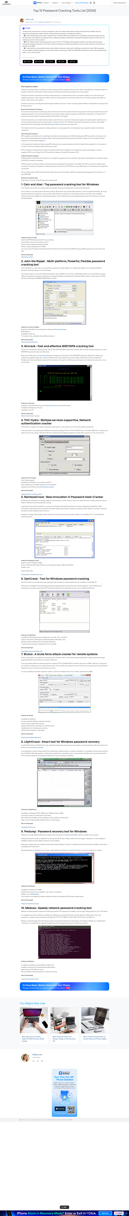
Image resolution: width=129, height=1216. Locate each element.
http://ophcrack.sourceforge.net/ (31, 651)
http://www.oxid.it (27, 257)
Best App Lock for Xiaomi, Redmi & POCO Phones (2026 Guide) (33, 1039)
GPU (22, 136)
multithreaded (34, 894)
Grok (73, 61)
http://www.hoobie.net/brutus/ (31, 737)
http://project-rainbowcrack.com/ (32, 574)
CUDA (23, 158)
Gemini (51, 61)
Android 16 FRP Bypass (81, 2)
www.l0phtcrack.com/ (28, 827)
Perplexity (39, 61)
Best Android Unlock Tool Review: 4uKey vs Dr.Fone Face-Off (64, 1039)
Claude (62, 61)
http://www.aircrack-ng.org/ (30, 416)
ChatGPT (28, 61)
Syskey (101, 838)
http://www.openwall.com (29, 342)
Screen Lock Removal (45, 22)
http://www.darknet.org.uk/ (30, 904)
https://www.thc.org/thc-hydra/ (31, 494)
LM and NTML (73, 835)
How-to (25, 1120)
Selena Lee (30, 19)
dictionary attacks (60, 329)
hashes (44, 138)
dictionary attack (53, 124)
